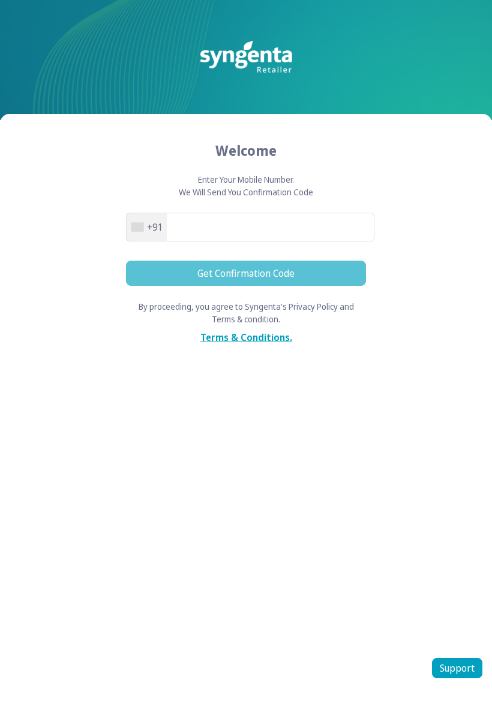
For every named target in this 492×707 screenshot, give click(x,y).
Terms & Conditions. (246, 337)
